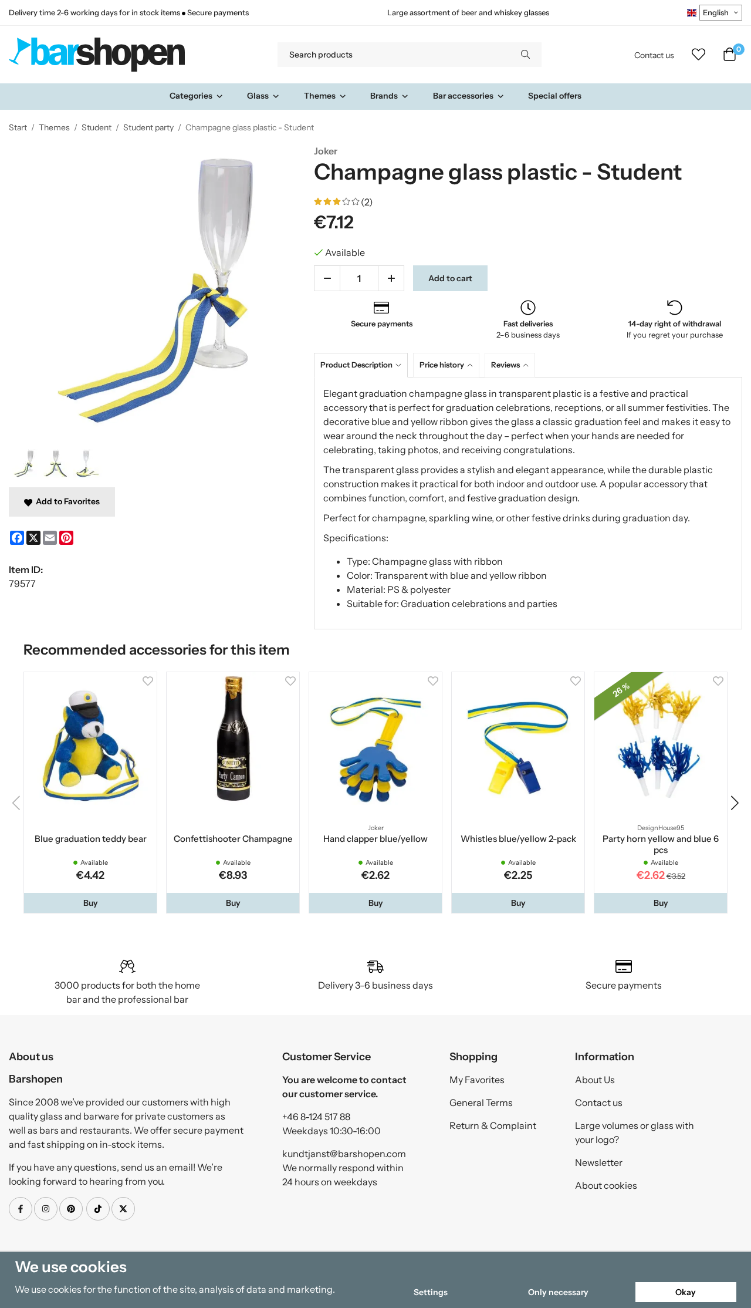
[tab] (363, 364)
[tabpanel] (528, 503)
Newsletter (599, 1162)
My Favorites (477, 1079)
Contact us (654, 55)
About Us (595, 1079)
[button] (90, 903)
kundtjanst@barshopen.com (344, 1153)
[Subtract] (327, 278)
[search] (525, 54)
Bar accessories (463, 95)
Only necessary (558, 1292)
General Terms (481, 1102)
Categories (191, 95)
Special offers (554, 95)
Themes (320, 95)
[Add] (391, 278)
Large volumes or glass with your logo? (634, 1132)
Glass (258, 95)
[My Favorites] (698, 55)
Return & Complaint (492, 1125)
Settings (431, 1292)
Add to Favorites (66, 501)
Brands (384, 95)
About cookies (606, 1185)
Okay (685, 1292)
